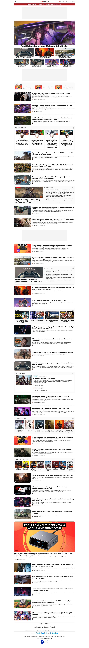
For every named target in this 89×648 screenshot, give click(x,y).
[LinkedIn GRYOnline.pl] (44, 633)
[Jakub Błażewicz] (46, 63)
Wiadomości (37, 627)
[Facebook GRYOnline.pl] (36, 633)
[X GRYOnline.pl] (39, 633)
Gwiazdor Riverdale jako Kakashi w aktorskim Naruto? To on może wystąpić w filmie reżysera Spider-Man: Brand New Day (44, 604)
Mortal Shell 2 (29, 426)
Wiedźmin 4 (55, 630)
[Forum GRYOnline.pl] (46, 633)
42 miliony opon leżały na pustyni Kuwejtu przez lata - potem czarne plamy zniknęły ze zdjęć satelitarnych (44, 96)
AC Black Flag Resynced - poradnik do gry (44, 383)
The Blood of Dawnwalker (59, 426)
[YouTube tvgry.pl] (50, 633)
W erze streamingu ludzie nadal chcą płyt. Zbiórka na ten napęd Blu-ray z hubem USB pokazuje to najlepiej (44, 580)
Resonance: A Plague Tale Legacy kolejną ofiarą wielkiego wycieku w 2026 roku (44, 478)
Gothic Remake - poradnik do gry (18, 465)
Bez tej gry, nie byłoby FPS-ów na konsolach (52, 316)
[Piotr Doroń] (15, 43)
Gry (37, 4)
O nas (25, 636)
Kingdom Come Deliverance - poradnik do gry (33, 466)
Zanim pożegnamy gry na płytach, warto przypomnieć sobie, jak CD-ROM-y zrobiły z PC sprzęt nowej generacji (22, 139)
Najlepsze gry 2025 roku (48, 630)
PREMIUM (29, 4)
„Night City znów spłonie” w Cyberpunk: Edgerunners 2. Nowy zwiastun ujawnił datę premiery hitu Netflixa (67, 63)
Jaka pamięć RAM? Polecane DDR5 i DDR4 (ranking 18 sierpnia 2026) (58, 272)
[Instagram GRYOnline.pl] (38, 633)
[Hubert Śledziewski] (36, 54)
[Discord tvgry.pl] (55, 633)
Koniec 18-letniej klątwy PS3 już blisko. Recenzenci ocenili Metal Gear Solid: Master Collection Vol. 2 (44, 452)
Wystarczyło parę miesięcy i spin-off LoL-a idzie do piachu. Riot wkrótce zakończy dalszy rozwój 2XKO (44, 502)
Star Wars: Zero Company (39, 426)
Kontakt (60, 636)
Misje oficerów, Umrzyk (39, 385)
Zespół (55, 636)
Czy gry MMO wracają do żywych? (37, 316)
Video (57, 4)
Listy (43, 4)
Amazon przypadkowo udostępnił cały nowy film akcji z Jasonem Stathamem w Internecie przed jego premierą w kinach (44, 568)
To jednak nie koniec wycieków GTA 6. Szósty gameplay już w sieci (52, 63)
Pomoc (64, 636)
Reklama (52, 636)
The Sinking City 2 (19, 426)
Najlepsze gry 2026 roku (40, 630)
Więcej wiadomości (44, 623)
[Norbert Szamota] (15, 54)
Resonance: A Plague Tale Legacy (49, 426)
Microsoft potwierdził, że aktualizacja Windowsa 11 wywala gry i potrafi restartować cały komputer (44, 411)
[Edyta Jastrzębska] (61, 63)
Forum (60, 4)
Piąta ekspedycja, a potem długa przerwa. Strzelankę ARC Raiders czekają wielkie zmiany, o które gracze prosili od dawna (44, 156)
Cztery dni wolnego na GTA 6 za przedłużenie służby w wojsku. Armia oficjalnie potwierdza (44, 616)
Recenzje (47, 4)
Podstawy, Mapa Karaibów (39, 387)
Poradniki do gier (44, 373)
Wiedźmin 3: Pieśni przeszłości (30, 630)
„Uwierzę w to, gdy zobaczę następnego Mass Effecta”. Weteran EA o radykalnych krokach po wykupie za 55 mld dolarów (44, 330)
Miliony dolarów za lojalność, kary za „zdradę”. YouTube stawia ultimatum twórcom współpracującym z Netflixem (44, 490)
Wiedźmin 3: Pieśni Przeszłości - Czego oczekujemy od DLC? (67, 316)
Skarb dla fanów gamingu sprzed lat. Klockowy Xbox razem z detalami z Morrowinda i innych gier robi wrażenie (44, 399)
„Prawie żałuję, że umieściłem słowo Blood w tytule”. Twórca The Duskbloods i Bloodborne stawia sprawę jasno (44, 592)
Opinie (50, 4)
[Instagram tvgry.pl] (54, 633)
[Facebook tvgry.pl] (57, 633)
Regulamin (28, 636)
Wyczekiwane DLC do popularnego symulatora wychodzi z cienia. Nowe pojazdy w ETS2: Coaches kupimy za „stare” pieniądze (37, 63)
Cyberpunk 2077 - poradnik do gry (25, 465)
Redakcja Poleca (44, 128)
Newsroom (34, 4)
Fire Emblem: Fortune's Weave (69, 426)
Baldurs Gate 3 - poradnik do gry (62, 465)
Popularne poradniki (44, 460)
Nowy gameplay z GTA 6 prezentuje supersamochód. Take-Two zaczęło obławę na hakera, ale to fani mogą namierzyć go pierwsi (65, 53)
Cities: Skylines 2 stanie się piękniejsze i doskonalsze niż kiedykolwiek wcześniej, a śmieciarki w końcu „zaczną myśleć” (44, 168)
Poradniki (54, 4)
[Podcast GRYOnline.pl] (43, 633)
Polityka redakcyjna (34, 636)
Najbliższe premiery (61, 630)
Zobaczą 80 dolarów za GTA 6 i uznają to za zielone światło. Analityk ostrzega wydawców (44, 514)
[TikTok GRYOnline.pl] (41, 633)
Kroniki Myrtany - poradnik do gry (55, 465)
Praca (58, 636)
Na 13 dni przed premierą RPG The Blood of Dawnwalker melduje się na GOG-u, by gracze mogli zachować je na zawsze (44, 53)
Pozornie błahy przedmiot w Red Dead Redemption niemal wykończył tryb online (44, 354)
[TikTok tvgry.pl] (52, 633)
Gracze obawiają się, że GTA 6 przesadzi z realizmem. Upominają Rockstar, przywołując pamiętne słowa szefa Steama (21, 63)
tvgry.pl (44, 310)
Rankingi (40, 4)
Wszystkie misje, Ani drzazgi (39, 388)
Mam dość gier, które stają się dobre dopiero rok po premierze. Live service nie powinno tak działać (37, 139)
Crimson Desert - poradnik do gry (40, 465)
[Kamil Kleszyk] (56, 54)
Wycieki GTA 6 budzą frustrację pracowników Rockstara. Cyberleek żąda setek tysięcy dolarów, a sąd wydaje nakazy (44, 34)
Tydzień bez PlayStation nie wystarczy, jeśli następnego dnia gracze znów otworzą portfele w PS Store (24, 53)
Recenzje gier (59, 188)
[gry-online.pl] (44, 2)
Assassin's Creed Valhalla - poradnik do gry (70, 466)
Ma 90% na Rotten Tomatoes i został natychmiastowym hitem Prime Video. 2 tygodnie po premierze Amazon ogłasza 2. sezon (44, 120)
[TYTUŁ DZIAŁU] (44, 419)
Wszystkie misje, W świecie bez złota (41, 390)
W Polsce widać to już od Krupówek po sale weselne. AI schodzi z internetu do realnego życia (44, 342)
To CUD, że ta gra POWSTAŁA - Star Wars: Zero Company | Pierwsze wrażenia (22, 317)
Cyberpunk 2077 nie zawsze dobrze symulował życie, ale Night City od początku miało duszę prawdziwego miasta (67, 139)
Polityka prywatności (41, 636)
